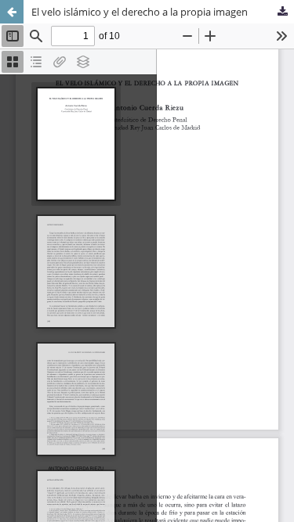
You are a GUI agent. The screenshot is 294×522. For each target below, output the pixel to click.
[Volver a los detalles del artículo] (12, 11)
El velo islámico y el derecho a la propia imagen (139, 12)
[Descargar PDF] (282, 11)
